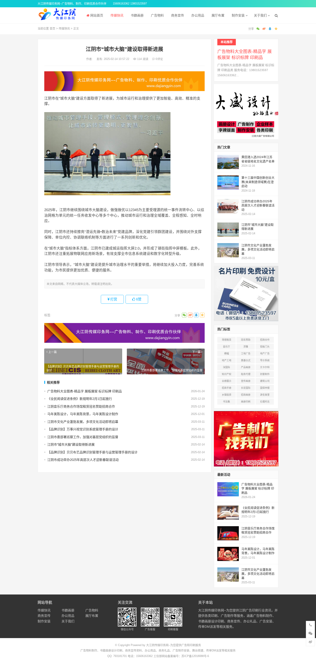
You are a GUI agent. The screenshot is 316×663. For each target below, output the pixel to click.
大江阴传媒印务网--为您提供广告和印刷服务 (173, 645)
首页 (52, 28)
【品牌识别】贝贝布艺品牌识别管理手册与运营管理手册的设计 (92, 452)
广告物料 (157, 15)
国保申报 (265, 388)
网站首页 (96, 15)
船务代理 (245, 374)
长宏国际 (245, 388)
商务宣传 (177, 15)
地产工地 (226, 360)
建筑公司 (265, 381)
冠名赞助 (245, 339)
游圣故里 (265, 394)
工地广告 (245, 353)
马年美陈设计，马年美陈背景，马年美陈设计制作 (82, 414)
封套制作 (265, 374)
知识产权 (226, 374)
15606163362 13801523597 (130, 3)
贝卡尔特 (265, 367)
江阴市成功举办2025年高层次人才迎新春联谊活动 (83, 460)
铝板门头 (265, 346)
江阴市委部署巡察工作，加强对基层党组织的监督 (82, 437)
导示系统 (265, 360)
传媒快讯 (116, 15)
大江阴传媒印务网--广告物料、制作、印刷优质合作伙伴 (72, 3)
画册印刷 (245, 401)
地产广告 (265, 353)
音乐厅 (226, 346)
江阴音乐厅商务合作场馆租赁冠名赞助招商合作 (81, 406)
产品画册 (245, 367)
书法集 (226, 401)
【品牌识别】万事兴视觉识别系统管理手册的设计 (82, 429)
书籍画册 (137, 15)
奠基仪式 (245, 360)
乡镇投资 (226, 394)
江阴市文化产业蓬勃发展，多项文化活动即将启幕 (82, 422)
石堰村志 (265, 401)
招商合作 (265, 339)
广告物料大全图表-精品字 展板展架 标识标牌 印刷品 (84, 391)
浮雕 (245, 346)
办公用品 (197, 15)
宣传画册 (245, 381)
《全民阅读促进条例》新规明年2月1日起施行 (79, 399)
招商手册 (226, 388)
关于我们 (260, 15)
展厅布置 (217, 15)
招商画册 (245, 394)
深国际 (226, 367)
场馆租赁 (226, 339)
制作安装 (238, 15)
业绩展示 (226, 381)
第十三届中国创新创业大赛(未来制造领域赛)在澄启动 (258, 182)
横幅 (226, 353)
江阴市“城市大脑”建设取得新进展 (71, 444)
